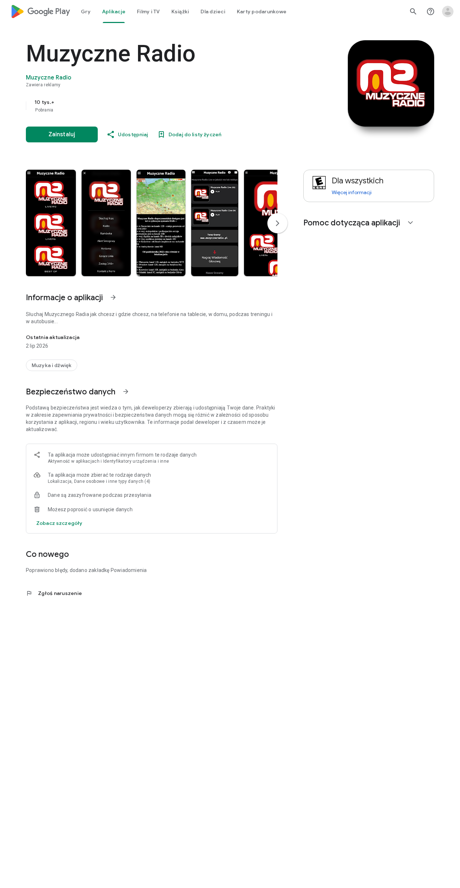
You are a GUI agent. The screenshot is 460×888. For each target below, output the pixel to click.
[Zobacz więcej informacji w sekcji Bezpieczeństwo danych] (125, 391)
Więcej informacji (352, 192)
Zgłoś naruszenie (54, 593)
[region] (169, 106)
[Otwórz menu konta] (447, 11)
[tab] (85, 11)
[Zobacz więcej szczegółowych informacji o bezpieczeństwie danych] (59, 523)
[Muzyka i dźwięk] (51, 365)
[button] (51, 223)
